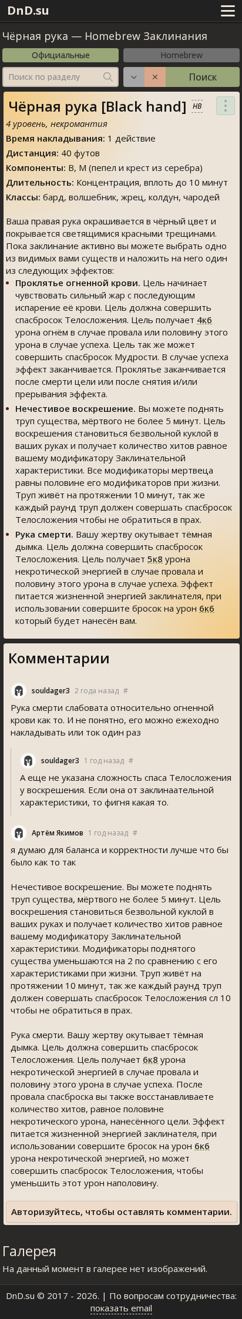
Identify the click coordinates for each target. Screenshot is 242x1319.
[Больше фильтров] (133, 77)
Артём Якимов (57, 833)
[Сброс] (155, 77)
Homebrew (181, 55)
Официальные (61, 55)
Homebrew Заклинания (146, 36)
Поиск (203, 77)
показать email (121, 1308)
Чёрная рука (35, 36)
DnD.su (28, 10)
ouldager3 (51, 691)
